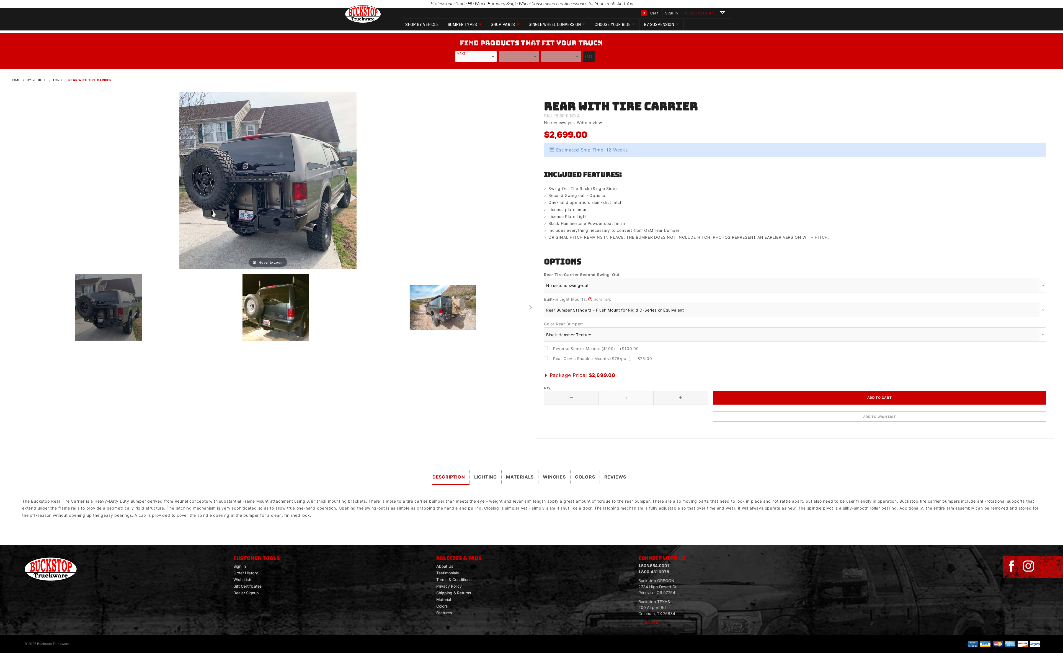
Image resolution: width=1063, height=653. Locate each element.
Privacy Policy (449, 586)
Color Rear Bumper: (563, 324)
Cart (651, 13)
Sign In (672, 13)
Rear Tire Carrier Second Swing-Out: (582, 274)
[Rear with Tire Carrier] (268, 180)
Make (461, 53)
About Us (444, 566)
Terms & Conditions (454, 579)
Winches (554, 477)
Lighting (485, 477)
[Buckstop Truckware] (363, 13)
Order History (245, 572)
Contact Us (648, 622)
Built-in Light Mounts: (578, 299)
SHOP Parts (503, 24)
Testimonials (447, 572)
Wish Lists (242, 579)
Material (443, 599)
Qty (547, 388)
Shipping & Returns (453, 592)
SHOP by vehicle (421, 24)
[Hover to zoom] (268, 180)
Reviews (615, 477)
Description (448, 477)
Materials (520, 477)
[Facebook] (1011, 566)
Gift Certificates (247, 586)
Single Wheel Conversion (555, 24)
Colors (585, 477)
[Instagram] (1028, 566)
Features (444, 612)
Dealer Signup (246, 592)
